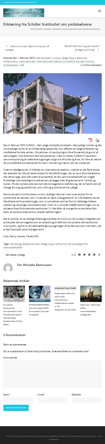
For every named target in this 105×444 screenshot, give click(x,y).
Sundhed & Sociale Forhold (78, 61)
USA (21, 65)
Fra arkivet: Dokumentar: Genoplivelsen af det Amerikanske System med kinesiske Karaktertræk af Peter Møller (12, 315)
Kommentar (10, 357)
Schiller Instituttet (36, 29)
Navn (6, 394)
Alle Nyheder (43, 58)
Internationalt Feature (49, 61)
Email (40, 394)
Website (76, 394)
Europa (56, 58)
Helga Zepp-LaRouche (74, 58)
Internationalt (27, 61)
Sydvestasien (10, 65)
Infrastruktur (10, 61)
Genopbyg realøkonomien (25, 244)
